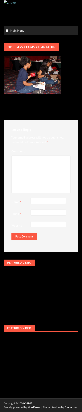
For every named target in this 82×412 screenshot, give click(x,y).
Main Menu (17, 30)
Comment (18, 151)
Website (16, 225)
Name (16, 202)
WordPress (34, 407)
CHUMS (28, 403)
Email (16, 214)
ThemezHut (71, 407)
